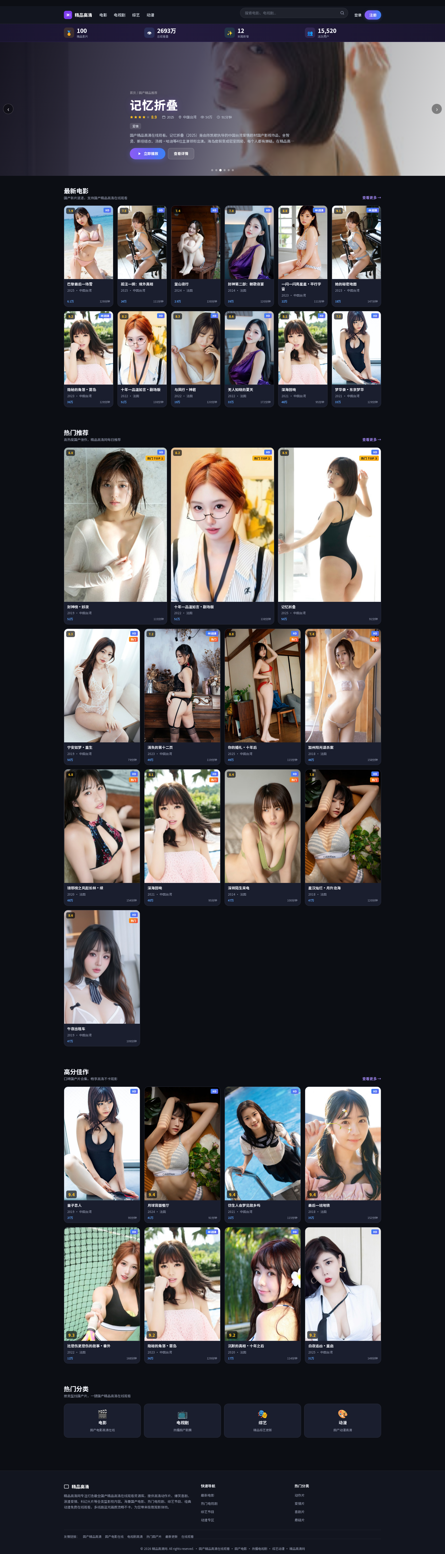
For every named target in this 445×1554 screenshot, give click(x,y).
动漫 (150, 15)
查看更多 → (371, 197)
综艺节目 (207, 1511)
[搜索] (342, 13)
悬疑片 (300, 1519)
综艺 (136, 15)
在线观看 (187, 1536)
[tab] (212, 170)
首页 (133, 92)
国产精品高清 (92, 1536)
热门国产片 (154, 1536)
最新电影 (207, 1495)
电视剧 (119, 15)
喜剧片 (300, 1511)
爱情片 (300, 1503)
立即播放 (151, 153)
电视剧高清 (135, 1536)
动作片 (300, 1495)
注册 (372, 15)
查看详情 (181, 153)
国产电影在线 (114, 1536)
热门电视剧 (209, 1503)
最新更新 (171, 1536)
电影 (103, 15)
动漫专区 (207, 1519)
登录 (358, 15)
